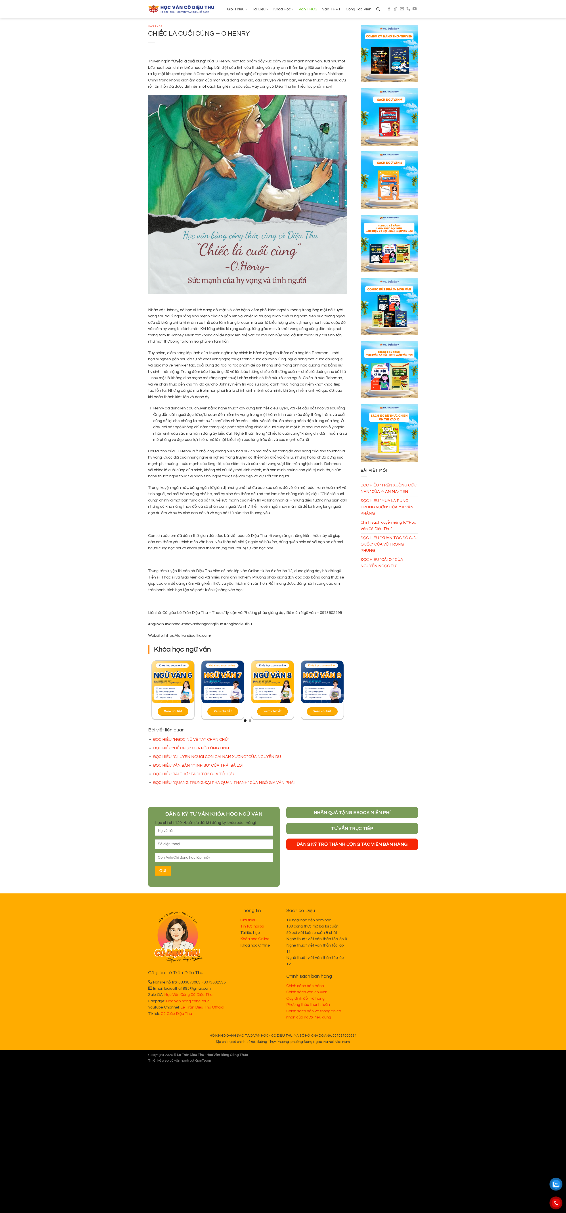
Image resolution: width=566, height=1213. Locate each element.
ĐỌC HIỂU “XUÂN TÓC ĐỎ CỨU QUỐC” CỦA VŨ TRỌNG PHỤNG (389, 544)
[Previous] (158, 693)
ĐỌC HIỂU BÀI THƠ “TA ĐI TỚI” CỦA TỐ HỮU (193, 774)
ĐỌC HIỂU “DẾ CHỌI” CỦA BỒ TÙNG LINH (191, 748)
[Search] (378, 9)
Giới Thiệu (235, 9)
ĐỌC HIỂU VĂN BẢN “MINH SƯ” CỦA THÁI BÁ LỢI (198, 765)
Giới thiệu (248, 920)
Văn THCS (308, 9)
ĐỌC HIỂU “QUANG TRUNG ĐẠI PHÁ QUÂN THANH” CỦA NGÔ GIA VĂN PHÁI (224, 783)
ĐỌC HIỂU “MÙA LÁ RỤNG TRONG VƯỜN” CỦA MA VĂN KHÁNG (387, 507)
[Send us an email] (402, 9)
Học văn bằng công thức (188, 1001)
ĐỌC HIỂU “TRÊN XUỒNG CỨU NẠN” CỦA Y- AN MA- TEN (389, 488)
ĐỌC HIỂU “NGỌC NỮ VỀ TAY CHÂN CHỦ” (191, 739)
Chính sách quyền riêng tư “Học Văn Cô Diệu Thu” (388, 525)
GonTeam (203, 1060)
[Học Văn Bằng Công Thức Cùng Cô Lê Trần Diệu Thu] (181, 9)
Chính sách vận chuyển (306, 992)
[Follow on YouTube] (415, 9)
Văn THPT (331, 9)
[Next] (338, 693)
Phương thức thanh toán (308, 1005)
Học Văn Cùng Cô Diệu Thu (188, 995)
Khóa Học (282, 9)
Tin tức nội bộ (252, 926)
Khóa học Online (255, 939)
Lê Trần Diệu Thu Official (202, 1007)
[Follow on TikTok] (396, 9)
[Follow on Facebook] (389, 9)
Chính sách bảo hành (305, 986)
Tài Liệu (259, 9)
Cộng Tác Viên (358, 9)
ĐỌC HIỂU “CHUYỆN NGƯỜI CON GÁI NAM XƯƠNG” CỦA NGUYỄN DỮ (217, 757)
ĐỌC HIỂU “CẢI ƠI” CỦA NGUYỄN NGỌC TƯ (382, 562)
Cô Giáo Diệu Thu (176, 1014)
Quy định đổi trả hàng (305, 998)
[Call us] (408, 9)
